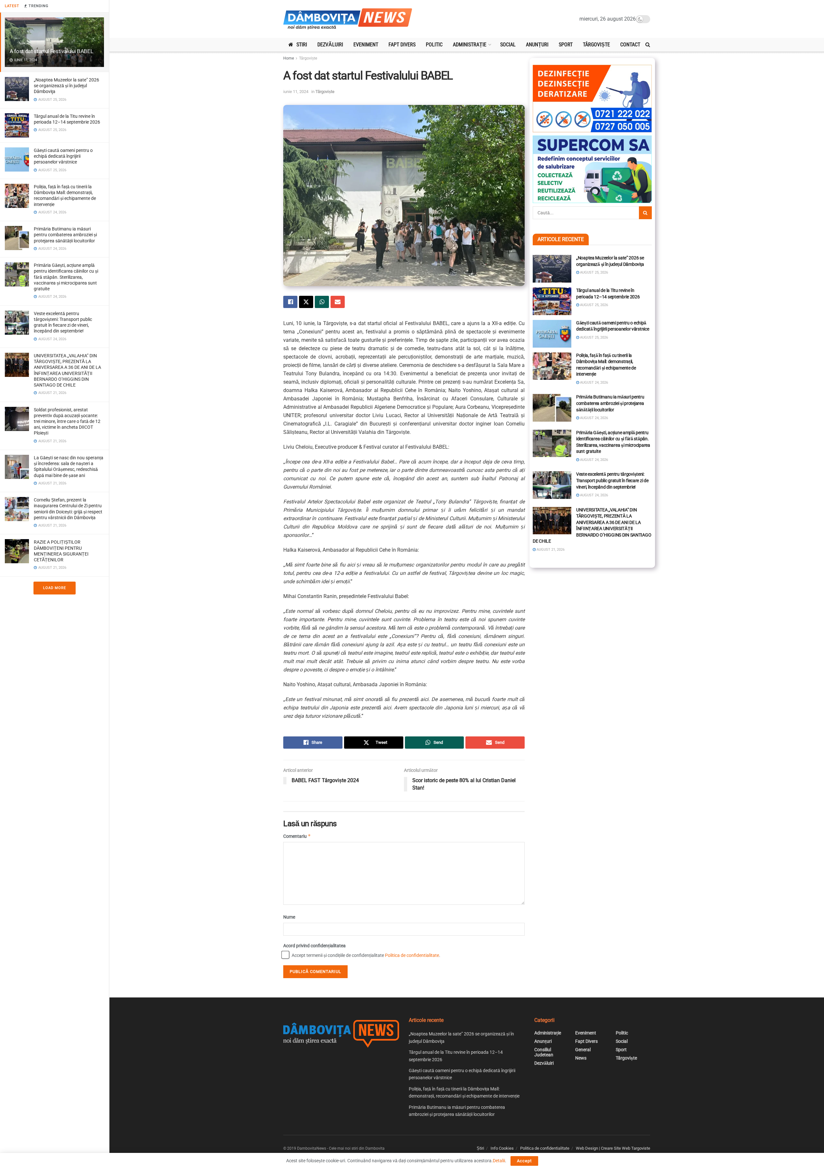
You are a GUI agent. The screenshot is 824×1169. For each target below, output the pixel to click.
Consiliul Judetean (543, 1052)
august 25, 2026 (593, 272)
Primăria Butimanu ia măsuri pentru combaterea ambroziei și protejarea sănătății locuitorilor (65, 234)
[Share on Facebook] (290, 302)
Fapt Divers (402, 45)
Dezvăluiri (330, 45)
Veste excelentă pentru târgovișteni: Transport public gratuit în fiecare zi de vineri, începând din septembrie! (612, 480)
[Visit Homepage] (347, 19)
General (583, 1049)
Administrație (469, 45)
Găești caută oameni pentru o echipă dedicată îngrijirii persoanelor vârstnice (63, 156)
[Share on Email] (338, 302)
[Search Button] (647, 44)
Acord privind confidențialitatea (314, 945)
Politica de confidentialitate (412, 955)
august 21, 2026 (550, 549)
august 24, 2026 (593, 382)
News (580, 1058)
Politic (434, 45)
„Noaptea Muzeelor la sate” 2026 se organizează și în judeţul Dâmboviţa (66, 85)
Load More (54, 588)
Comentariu (297, 836)
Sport (566, 45)
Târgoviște (596, 45)
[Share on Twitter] (306, 302)
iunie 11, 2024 (295, 91)
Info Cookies (502, 1148)
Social (508, 45)
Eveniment (365, 45)
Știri (480, 1148)
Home (288, 58)
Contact (630, 45)
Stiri (301, 45)
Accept (524, 1160)
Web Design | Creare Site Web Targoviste (613, 1148)
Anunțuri (537, 45)
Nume (289, 917)
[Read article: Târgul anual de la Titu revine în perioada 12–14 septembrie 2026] (552, 301)
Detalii (499, 1160)
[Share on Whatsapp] (322, 302)
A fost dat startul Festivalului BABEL (51, 51)
